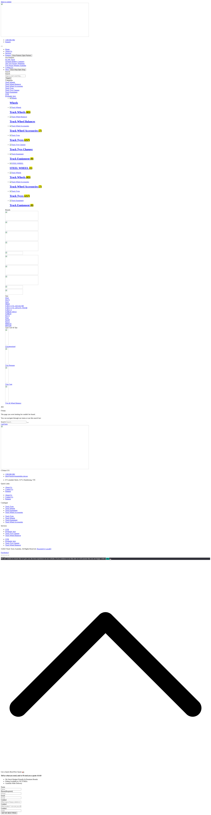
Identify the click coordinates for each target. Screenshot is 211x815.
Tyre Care (8, 384)
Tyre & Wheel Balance (13, 403)
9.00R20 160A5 (11, 312)
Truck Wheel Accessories (14, 512)
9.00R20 (8, 314)
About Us (8, 487)
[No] (110, 559)
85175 (7, 316)
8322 (7, 318)
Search (3, 422)
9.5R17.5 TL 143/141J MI (14, 306)
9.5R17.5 (8, 310)
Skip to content (6, 2)
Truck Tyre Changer (12, 533)
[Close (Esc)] (8, 555)
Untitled (3, 800)
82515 (7, 322)
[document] (105, 664)
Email (3, 796)
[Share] (6, 555)
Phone (7, 791)
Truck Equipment (11, 510)
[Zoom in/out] (2, 555)
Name (3, 787)
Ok (108, 559)
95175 (7, 300)
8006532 (8, 324)
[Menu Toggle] (2, 46)
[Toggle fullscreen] (4, 555)
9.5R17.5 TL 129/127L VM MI (16, 308)
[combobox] (15, 76)
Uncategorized (10, 346)
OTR (7, 529)
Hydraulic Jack (10, 531)
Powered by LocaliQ (44, 549)
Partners (8, 491)
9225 (7, 302)
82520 (7, 320)
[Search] (28, 422)
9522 (7, 298)
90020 (7, 304)
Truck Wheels (10, 508)
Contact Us (9, 489)
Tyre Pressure (10, 365)
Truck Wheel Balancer (13, 535)
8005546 (8, 326)
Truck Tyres (9, 506)
